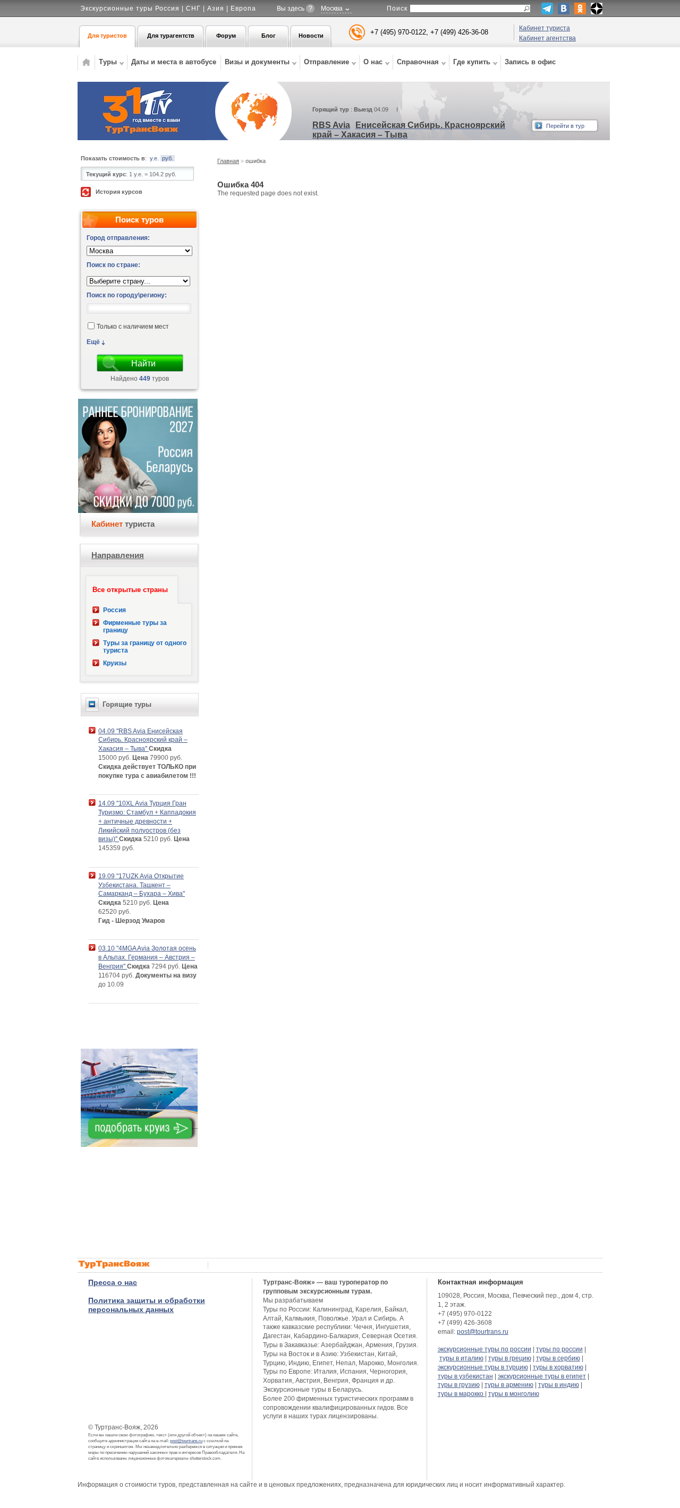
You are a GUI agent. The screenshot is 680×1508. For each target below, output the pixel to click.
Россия (114, 610)
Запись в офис (530, 62)
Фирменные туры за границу (135, 626)
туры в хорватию (558, 1367)
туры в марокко (461, 1394)
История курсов (119, 191)
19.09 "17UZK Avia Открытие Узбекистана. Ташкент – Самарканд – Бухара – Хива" (141, 885)
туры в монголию (513, 1394)
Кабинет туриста (544, 28)
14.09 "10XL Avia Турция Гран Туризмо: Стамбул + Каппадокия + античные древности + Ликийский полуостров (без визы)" (147, 821)
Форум (226, 35)
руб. (167, 158)
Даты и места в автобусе (173, 62)
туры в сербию (558, 1358)
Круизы (114, 663)
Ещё (93, 342)
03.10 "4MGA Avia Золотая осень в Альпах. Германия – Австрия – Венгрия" (147, 957)
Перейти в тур (565, 126)
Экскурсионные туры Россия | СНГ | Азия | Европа (168, 8)
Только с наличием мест (133, 327)
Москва (332, 8)
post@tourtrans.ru (186, 1440)
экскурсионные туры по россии (484, 1349)
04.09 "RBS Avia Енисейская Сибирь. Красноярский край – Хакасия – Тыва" (143, 740)
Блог (268, 35)
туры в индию (558, 1385)
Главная (228, 161)
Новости (311, 35)
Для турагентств (170, 35)
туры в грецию (509, 1358)
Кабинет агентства (547, 38)
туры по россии (559, 1349)
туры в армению (508, 1385)
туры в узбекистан (465, 1376)
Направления (117, 555)
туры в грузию (459, 1385)
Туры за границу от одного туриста (144, 646)
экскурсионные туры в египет (542, 1376)
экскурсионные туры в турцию (483, 1367)
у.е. (154, 158)
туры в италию (461, 1358)
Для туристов (107, 35)
